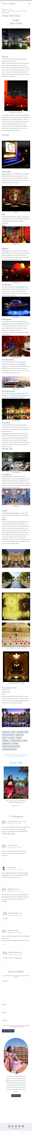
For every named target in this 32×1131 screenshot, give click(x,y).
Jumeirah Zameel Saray (12, 513)
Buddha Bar (5, 251)
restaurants (6, 743)
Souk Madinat (6, 433)
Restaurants (5, 12)
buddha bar (19, 734)
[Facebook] (12, 1126)
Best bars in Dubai (22, 731)
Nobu (19, 216)
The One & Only (19, 287)
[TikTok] (19, 1126)
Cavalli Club (7, 474)
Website (4, 1020)
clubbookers (11, 889)
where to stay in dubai (9, 749)
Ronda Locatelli (6, 174)
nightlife (5, 740)
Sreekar (10, 867)
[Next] (26, 785)
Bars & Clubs (5, 11)
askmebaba (11, 930)
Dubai (20, 11)
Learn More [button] (16, 1095)
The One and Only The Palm (19, 395)
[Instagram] (9, 1126)
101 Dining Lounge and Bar (17, 393)
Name (4, 1004)
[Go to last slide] (6, 785)
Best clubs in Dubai (8, 734)
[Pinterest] (16, 1126)
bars (13, 731)
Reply (4, 837)
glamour (11, 737)
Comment (5, 981)
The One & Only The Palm (9, 687)
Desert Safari (11, 833)
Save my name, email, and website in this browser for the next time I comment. (17, 1026)
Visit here (10, 845)
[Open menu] (29, 3)
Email (4, 1012)
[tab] (14, 805)
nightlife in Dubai (16, 740)
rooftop (15, 743)
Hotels (24, 11)
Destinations (14, 11)
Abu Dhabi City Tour (14, 821)
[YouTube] (23, 1126)
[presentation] (16, 782)
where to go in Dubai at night (11, 746)
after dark (6, 731)
